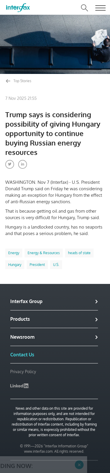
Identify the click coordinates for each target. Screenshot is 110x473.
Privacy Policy (23, 371)
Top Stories (22, 81)
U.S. (56, 264)
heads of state (79, 253)
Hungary (14, 264)
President (37, 264)
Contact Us (22, 355)
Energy (13, 253)
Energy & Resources (44, 253)
